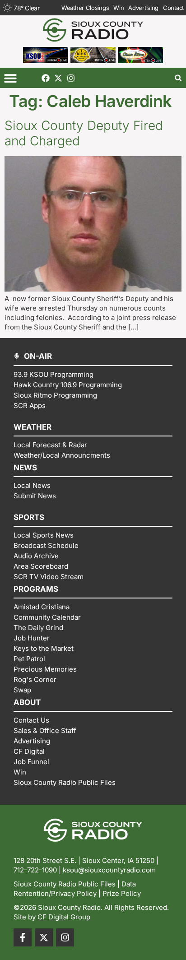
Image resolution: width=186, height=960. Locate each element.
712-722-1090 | (38, 870)
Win (118, 7)
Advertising (143, 7)
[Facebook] (46, 78)
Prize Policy (121, 893)
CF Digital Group (63, 917)
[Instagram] (71, 78)
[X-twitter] (58, 78)
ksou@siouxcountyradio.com (109, 870)
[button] (10, 78)
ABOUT (27, 702)
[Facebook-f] (23, 937)
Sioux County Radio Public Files (65, 884)
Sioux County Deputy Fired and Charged (84, 133)
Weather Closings (85, 7)
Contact (173, 7)
